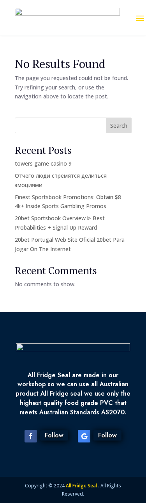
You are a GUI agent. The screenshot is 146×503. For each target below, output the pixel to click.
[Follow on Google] (84, 436)
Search (118, 125)
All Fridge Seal (82, 485)
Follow (54, 435)
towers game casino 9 (43, 163)
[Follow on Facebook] (31, 436)
